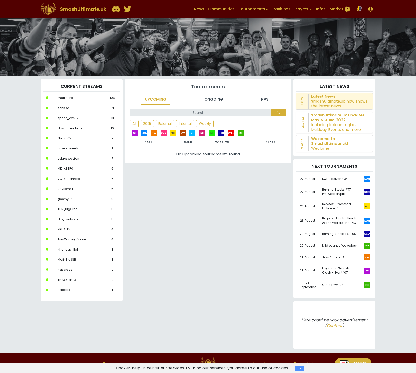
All (134, 123)
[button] (370, 9)
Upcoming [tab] (155, 99)
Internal (185, 123)
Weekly (205, 123)
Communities (221, 9)
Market (340, 9)
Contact (334, 325)
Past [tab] (266, 99)
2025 (147, 123)
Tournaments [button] (254, 9)
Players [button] (303, 9)
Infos (321, 9)
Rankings (282, 9)
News (199, 9)
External (165, 123)
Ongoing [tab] (213, 99)
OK (299, 368)
